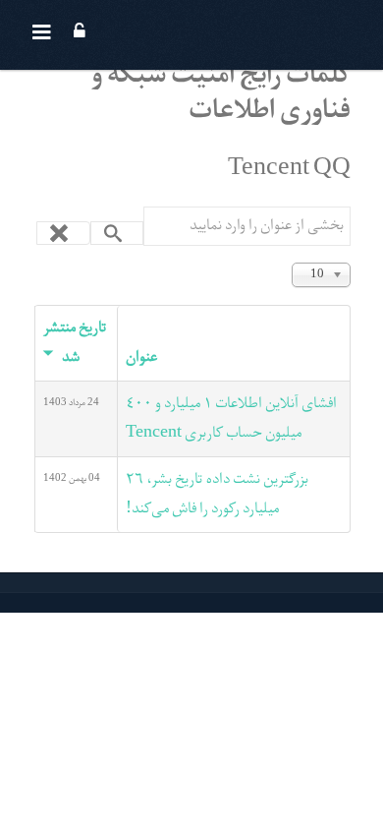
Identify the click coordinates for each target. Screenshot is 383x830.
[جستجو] (117, 233)
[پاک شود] (63, 233)
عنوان (141, 358)
